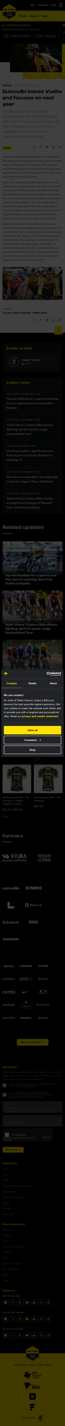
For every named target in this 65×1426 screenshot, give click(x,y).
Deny (33, 749)
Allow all (33, 730)
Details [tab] (32, 683)
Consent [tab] (12, 683)
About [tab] (53, 683)
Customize (30, 739)
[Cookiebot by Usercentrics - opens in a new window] (46, 674)
